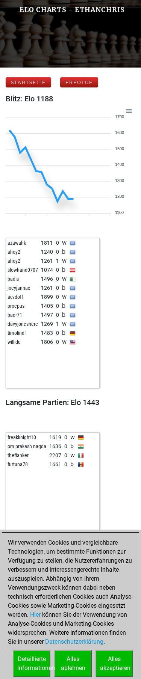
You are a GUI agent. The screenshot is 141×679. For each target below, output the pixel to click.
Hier (35, 614)
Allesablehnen (73, 663)
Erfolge (79, 82)
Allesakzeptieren (115, 663)
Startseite (28, 82)
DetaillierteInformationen (33, 663)
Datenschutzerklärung (74, 641)
